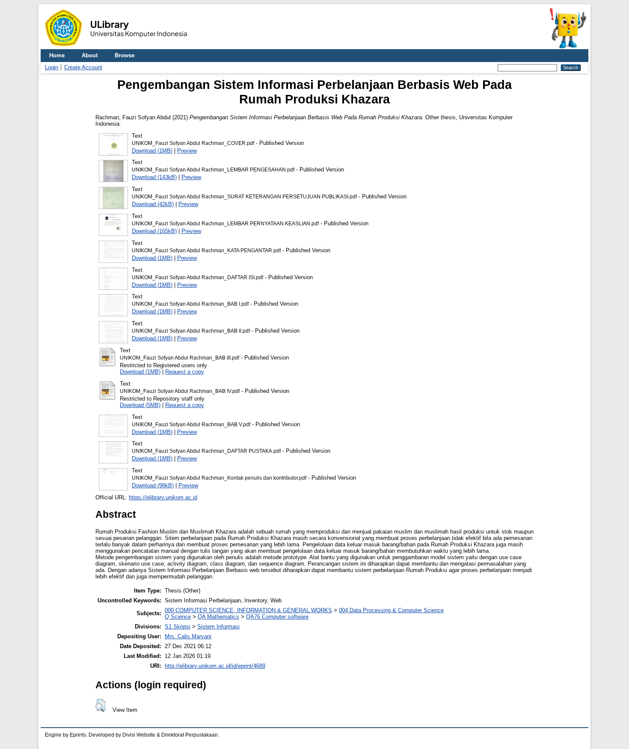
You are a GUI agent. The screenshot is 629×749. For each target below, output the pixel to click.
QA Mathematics (218, 616)
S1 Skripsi (177, 626)
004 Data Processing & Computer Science (391, 610)
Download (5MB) (140, 405)
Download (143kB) (154, 177)
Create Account (83, 67)
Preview (187, 150)
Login (51, 67)
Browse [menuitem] (124, 55)
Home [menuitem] (57, 55)
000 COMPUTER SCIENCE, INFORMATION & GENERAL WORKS (248, 610)
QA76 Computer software (277, 616)
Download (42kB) (153, 204)
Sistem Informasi (218, 626)
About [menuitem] (90, 55)
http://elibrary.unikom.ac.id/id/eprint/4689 (215, 666)
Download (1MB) (152, 150)
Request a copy (184, 372)
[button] (100, 705)
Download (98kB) (153, 485)
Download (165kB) (154, 231)
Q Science (178, 616)
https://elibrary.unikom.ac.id (163, 497)
